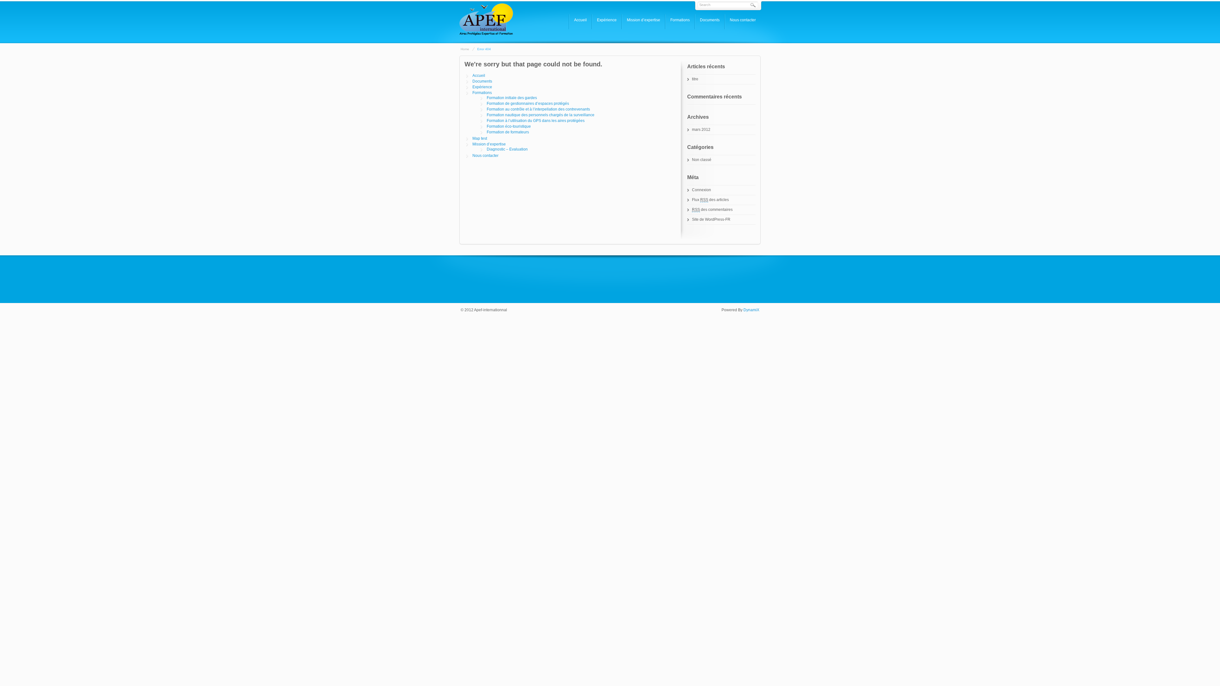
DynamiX (751, 310)
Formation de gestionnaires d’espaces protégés (528, 103)
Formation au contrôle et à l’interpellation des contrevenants (538, 109)
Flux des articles (710, 200)
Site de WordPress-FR (711, 219)
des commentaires (712, 209)
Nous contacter (743, 20)
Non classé (701, 160)
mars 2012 (701, 129)
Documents (710, 20)
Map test (479, 138)
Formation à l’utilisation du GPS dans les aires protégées (536, 120)
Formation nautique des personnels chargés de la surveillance (540, 115)
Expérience (607, 20)
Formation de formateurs (508, 132)
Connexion (701, 190)
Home (465, 49)
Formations (680, 20)
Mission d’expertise (643, 20)
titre (695, 79)
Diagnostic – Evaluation (507, 149)
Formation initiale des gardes (512, 98)
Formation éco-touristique (509, 126)
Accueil (580, 20)
